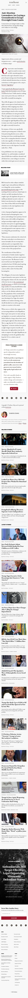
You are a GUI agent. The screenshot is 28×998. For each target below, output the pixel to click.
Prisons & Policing (9, 446)
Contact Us (17, 985)
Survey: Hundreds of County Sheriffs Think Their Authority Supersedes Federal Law (12, 451)
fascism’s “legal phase (7, 85)
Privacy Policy (17, 973)
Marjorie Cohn (6, 520)
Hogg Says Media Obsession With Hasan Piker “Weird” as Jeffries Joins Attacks (14, 831)
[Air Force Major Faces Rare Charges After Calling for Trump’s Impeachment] (14, 597)
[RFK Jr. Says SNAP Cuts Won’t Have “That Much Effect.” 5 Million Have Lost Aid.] (14, 629)
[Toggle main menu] (26, 2)
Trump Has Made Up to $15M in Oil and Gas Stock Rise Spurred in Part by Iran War (14, 704)
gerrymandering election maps (10, 190)
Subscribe (16, 966)
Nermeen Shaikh (6, 810)
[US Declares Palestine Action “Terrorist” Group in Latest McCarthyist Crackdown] (14, 724)
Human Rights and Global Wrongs (5, 963)
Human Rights (3, 939)
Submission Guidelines (19, 968)
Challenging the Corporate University (6, 977)
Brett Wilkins (5, 778)
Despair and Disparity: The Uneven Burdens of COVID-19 (6, 960)
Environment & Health (18, 936)
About (16, 955)
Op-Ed (3, 507)
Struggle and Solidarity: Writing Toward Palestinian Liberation (6, 956)
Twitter (20, 423)
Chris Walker (5, 588)
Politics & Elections (11, 9)
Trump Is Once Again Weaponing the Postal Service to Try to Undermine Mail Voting (13, 799)
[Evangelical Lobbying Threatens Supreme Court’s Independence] (14, 499)
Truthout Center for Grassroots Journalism (20, 979)
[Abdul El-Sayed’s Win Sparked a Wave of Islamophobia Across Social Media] (14, 661)
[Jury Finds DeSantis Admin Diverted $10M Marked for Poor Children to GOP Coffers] (14, 534)
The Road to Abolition (5, 966)
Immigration (16, 939)
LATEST (13, 5)
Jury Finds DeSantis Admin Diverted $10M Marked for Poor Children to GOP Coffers (13, 546)
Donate (16, 958)
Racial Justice (16, 944)
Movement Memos (4, 971)
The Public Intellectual (5, 969)
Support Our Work (18, 963)
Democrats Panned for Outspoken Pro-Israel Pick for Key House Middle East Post (13, 768)
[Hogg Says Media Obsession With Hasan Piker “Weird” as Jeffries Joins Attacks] (14, 819)
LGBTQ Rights (3, 941)
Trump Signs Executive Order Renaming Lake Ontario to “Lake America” (13, 578)
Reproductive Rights (4, 947)
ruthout (11, 30)
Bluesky (24, 423)
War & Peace (16, 947)
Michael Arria (5, 683)
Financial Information (18, 971)
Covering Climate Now (5, 980)
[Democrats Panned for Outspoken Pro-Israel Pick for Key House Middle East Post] (14, 756)
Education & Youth (4, 936)
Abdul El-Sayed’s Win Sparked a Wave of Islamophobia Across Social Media (14, 673)
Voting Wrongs (4, 974)
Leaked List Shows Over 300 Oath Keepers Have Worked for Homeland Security (14, 481)
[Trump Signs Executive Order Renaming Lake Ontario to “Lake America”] (14, 566)
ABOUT (9, 5)
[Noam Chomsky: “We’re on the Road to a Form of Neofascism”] (5, 173)
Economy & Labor (17, 934)
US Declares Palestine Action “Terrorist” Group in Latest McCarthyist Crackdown (11, 736)
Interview (4, 795)
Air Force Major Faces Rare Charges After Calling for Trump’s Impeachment (14, 609)
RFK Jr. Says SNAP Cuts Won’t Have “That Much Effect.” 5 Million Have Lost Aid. (14, 641)
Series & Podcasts (4, 949)
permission (8, 407)
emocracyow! (14, 809)
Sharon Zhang (6, 30)
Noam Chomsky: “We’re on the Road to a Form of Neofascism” (17, 173)
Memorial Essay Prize (18, 976)
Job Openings (17, 982)
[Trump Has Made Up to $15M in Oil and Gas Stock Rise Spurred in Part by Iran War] (14, 692)
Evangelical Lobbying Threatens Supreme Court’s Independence (12, 511)
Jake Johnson (6, 651)
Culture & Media (4, 934)
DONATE (17, 5)
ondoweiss (11, 683)
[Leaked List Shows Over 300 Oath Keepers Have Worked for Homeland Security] (14, 469)
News (3, 9)
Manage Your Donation (19, 961)
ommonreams (13, 651)
